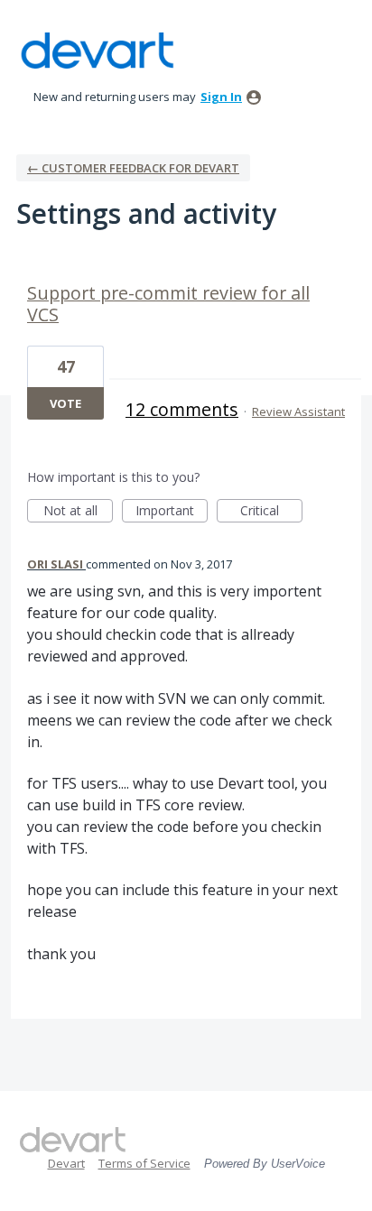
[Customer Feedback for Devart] (97, 50)
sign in (221, 96)
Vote (65, 403)
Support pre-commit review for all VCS (168, 304)
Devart (66, 1163)
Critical (271, 512)
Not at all (78, 512)
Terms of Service (144, 1163)
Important (171, 512)
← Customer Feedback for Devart (133, 168)
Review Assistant (298, 411)
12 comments (182, 409)
